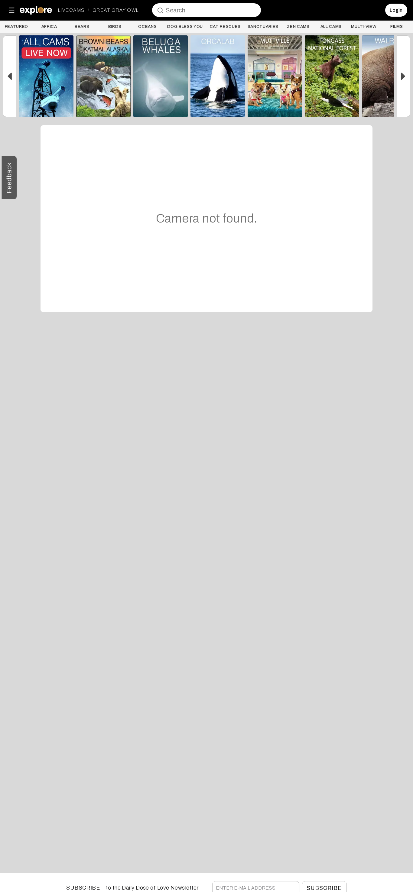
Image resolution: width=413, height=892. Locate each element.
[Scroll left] (9, 76)
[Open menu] (11, 10)
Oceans (147, 26)
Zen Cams (298, 26)
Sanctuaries (263, 26)
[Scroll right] (403, 76)
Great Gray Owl (116, 10)
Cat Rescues (225, 26)
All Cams (331, 26)
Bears (82, 26)
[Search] (160, 10)
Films (396, 26)
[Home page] (36, 10)
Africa (49, 26)
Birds (114, 26)
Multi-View (363, 26)
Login (396, 10)
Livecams (71, 10)
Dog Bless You (185, 26)
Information (46, 109)
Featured (16, 26)
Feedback (9, 177)
